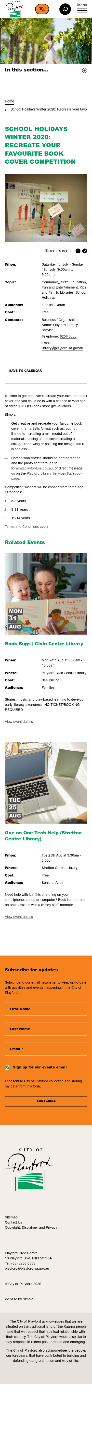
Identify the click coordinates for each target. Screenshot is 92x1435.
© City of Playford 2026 (23, 1284)
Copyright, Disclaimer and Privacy (31, 1228)
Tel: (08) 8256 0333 (20, 1264)
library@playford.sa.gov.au (62, 348)
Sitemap (11, 1217)
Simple (28, 1299)
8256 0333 (68, 337)
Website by (14, 1299)
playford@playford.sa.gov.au (27, 1269)
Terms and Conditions (22, 527)
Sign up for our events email (40, 1067)
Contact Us (13, 1223)
